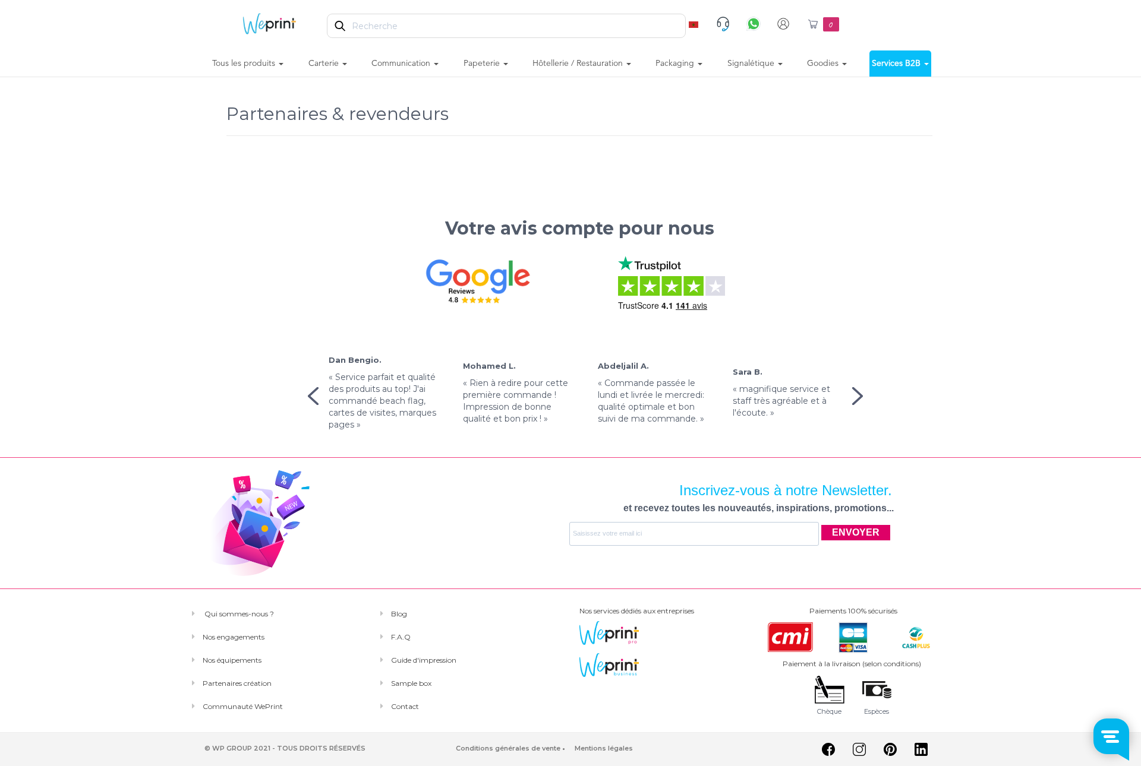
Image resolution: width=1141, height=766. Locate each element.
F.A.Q (401, 636)
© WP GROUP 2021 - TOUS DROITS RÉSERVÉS (284, 748)
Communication (402, 63)
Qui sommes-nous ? (238, 613)
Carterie (324, 63)
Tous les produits (245, 63)
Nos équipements (232, 660)
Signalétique (752, 63)
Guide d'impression (423, 660)
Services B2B (897, 63)
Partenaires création (237, 683)
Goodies (824, 63)
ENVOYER (856, 532)
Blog (399, 613)
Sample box (411, 683)
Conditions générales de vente (508, 748)
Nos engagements (233, 636)
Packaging (675, 63)
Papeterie (483, 63)
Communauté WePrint (243, 706)
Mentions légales (604, 748)
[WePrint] (269, 23)
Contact (405, 706)
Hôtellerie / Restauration (578, 63)
